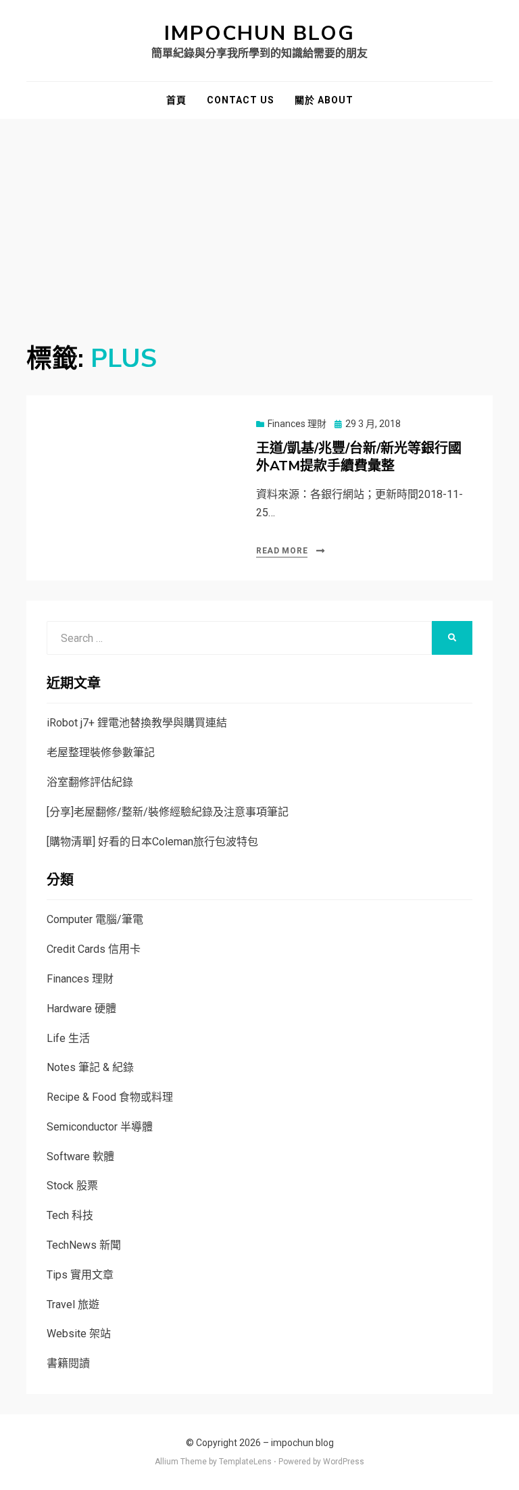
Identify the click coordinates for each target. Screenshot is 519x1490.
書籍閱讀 (68, 1363)
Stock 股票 (72, 1185)
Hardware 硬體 (81, 1008)
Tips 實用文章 (80, 1274)
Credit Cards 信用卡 (94, 949)
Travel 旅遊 (73, 1304)
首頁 (176, 100)
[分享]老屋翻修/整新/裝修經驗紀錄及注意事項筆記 (168, 811)
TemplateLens (245, 1461)
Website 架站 (79, 1333)
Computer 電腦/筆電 (95, 919)
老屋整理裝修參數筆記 (101, 752)
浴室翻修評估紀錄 (90, 782)
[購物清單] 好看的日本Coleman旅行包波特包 (152, 841)
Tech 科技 (70, 1215)
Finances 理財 (297, 423)
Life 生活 (68, 1038)
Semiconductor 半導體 (100, 1126)
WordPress (343, 1461)
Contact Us (240, 100)
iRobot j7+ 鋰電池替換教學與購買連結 (137, 722)
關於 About (324, 100)
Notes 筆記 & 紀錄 (90, 1067)
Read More (281, 550)
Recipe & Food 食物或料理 (110, 1097)
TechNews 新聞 (84, 1245)
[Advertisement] (259, 220)
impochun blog (259, 33)
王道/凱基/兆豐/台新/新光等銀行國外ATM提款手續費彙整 (359, 457)
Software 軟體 (80, 1156)
